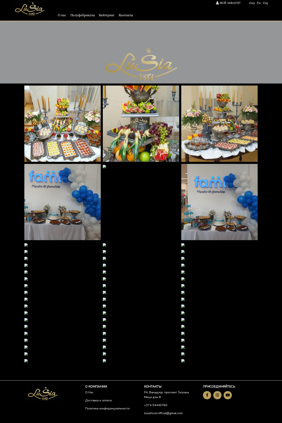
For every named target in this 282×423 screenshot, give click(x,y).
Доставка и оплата (98, 400)
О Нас (89, 392)
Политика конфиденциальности (107, 408)
